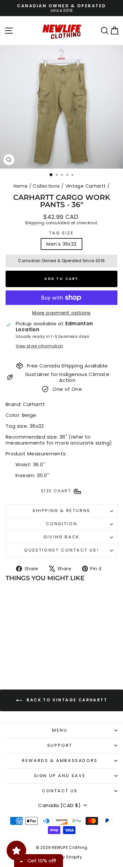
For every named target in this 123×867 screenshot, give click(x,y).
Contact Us (60, 791)
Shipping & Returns (61, 510)
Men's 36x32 (61, 243)
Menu (59, 730)
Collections (46, 186)
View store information (39, 346)
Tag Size (61, 233)
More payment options (61, 313)
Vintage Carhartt (85, 186)
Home (20, 186)
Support (59, 745)
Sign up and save (60, 775)
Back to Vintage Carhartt (66, 700)
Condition (61, 524)
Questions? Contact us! (61, 550)
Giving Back (61, 537)
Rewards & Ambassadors (60, 760)
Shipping (35, 223)
